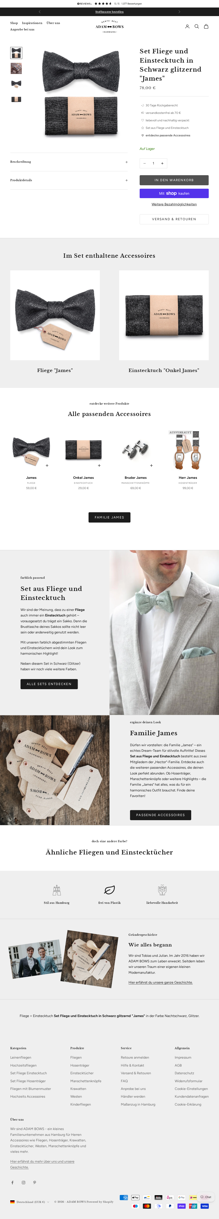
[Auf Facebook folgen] (12, 1182)
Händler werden (133, 1096)
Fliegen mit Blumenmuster (30, 1089)
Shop (14, 23)
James (31, 478)
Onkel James (83, 478)
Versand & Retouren (174, 219)
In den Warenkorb (174, 180)
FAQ (124, 1081)
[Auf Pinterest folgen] (35, 1182)
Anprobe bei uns (22, 29)
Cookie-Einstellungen (191, 1089)
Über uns (53, 23)
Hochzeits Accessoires (27, 1096)
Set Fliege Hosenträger (28, 1081)
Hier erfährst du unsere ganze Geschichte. (161, 982)
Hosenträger (79, 1065)
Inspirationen (32, 23)
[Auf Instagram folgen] (23, 1182)
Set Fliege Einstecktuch (28, 1073)
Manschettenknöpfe (85, 1081)
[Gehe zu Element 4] (16, 99)
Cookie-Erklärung (188, 1104)
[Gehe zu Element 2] (16, 68)
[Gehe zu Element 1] (16, 53)
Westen (76, 1096)
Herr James (188, 478)
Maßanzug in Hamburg (138, 1104)
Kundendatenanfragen (192, 1096)
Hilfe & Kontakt (132, 1065)
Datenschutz (184, 1073)
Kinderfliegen (80, 1104)
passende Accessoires (160, 815)
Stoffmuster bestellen (109, 11)
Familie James (109, 517)
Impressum (183, 1057)
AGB (178, 1065)
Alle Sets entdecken (49, 684)
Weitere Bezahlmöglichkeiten (174, 204)
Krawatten (78, 1089)
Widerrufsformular (188, 1081)
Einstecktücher (81, 1073)
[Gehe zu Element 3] (16, 84)
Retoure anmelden (135, 1057)
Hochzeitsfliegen (23, 1065)
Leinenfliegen (20, 1057)
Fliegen (76, 1057)
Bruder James (135, 478)
